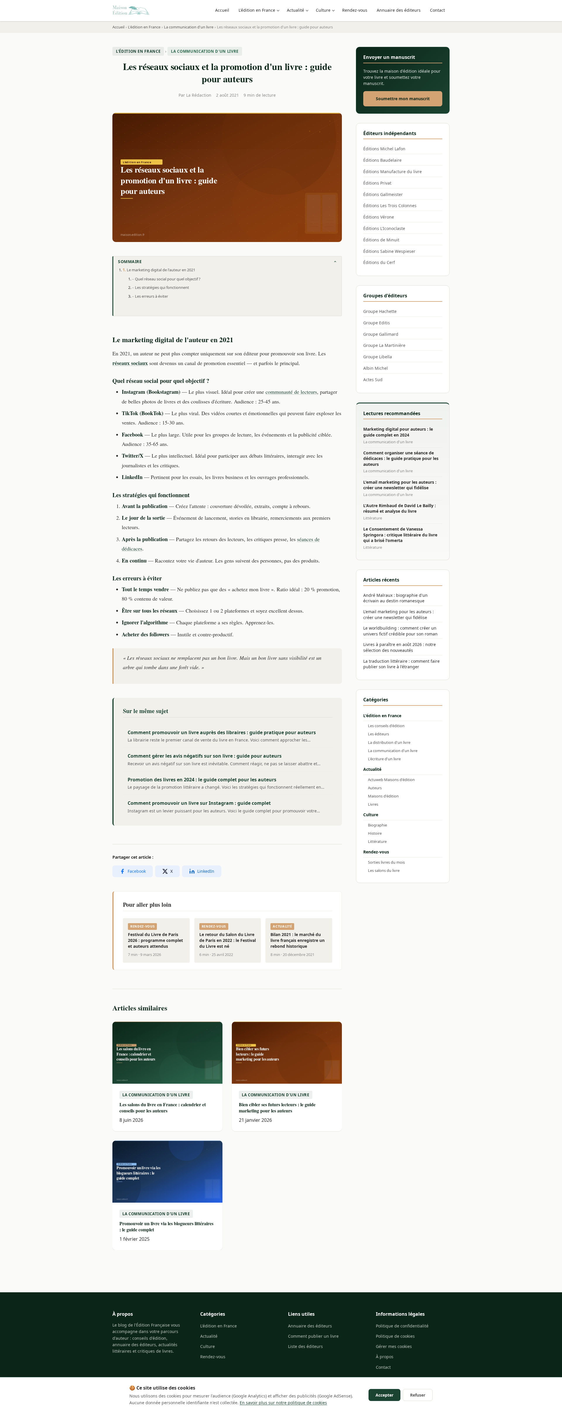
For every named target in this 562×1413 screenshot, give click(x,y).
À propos (384, 1356)
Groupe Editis (376, 322)
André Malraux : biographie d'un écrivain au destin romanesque (395, 598)
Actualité (295, 10)
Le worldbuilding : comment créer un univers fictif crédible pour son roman (400, 631)
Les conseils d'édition (386, 725)
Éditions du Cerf (379, 262)
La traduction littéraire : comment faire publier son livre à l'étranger (401, 664)
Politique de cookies (395, 1336)
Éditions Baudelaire (382, 160)
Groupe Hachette (380, 311)
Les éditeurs (378, 734)
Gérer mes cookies (394, 1346)
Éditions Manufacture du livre (392, 171)
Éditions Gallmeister (383, 194)
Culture (323, 10)
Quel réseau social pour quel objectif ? (168, 279)
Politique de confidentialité (402, 1325)
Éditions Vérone (378, 217)
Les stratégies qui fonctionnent (162, 287)
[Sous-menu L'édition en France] (279, 10)
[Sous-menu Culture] (334, 10)
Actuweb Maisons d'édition (391, 779)
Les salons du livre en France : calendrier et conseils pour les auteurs (162, 1107)
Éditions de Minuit (381, 240)
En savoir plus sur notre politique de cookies (283, 1402)
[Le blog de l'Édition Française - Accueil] (130, 10)
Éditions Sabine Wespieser (389, 251)
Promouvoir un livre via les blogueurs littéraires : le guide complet (166, 1226)
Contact (437, 10)
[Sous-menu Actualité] (308, 10)
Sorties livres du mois (386, 862)
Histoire (375, 833)
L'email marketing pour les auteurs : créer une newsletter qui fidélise (398, 614)
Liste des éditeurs (305, 1346)
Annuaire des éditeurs (399, 10)
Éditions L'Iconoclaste (384, 228)
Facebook (137, 871)
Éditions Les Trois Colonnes (390, 205)
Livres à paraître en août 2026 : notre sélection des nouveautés (399, 647)
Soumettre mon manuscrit (403, 98)
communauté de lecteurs (291, 391)
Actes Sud (373, 379)
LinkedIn (205, 871)
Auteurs (375, 787)
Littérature (377, 841)
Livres (373, 804)
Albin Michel (375, 368)
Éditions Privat (377, 183)
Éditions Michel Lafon (384, 148)
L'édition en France (257, 10)
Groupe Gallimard (380, 334)
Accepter (384, 1395)
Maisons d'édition (383, 796)
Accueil (222, 10)
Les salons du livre (384, 870)
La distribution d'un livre (389, 742)
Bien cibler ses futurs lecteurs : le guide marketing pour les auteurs (277, 1107)
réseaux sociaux (130, 363)
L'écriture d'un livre (384, 758)
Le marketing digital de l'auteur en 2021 (161, 269)
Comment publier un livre (313, 1336)
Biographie (377, 825)
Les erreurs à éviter (151, 296)
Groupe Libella (377, 356)
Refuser (417, 1395)
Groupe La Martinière (384, 345)
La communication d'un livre (205, 51)
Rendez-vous (354, 10)
